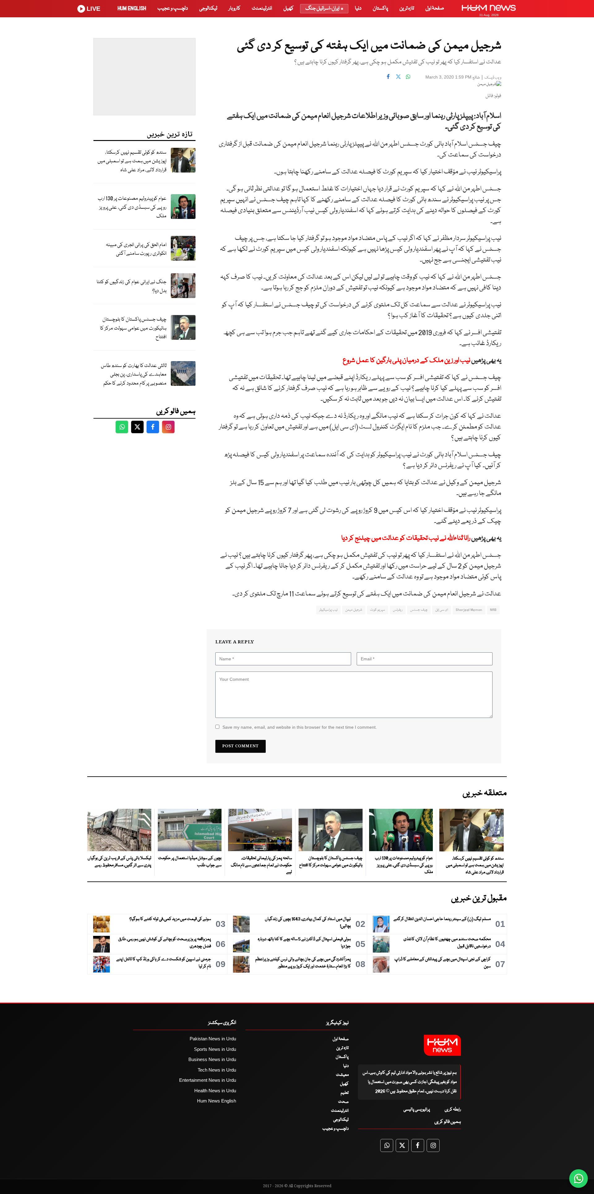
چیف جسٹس (418, 609)
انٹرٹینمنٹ (262, 8)
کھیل (288, 8)
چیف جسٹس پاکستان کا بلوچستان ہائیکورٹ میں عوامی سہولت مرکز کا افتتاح (133, 328)
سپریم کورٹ (377, 609)
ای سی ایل (441, 609)
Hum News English (216, 1100)
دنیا (358, 8)
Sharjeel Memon (469, 609)
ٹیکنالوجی (208, 8)
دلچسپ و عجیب (172, 8)
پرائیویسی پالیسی (416, 1109)
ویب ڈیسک (492, 78)
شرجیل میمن (353, 609)
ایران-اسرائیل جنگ (322, 8)
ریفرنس (397, 609)
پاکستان (380, 8)
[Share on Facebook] (388, 76)
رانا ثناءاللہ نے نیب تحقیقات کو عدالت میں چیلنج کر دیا (405, 538)
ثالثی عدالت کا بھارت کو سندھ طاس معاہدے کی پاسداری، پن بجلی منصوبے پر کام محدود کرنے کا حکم (133, 374)
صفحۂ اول (434, 8)
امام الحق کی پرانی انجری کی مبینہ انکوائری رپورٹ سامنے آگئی (136, 249)
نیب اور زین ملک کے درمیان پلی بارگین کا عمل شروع (406, 361)
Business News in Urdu (212, 1059)
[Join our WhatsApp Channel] (578, 1178)
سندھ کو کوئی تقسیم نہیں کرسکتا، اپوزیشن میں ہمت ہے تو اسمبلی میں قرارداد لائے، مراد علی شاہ (131, 161)
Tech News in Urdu (217, 1069)
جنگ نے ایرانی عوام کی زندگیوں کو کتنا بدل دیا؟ (131, 286)
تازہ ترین (406, 8)
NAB (493, 609)
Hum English (132, 8)
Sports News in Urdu (215, 1049)
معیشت (342, 1075)
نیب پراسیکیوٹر (328, 609)
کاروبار (234, 8)
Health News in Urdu (215, 1090)
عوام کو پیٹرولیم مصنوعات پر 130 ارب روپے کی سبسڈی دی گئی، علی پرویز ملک (132, 207)
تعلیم (345, 1093)
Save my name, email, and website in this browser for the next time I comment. (299, 727)
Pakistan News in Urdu (213, 1038)
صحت (343, 1101)
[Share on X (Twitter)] (398, 76)
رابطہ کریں (453, 1109)
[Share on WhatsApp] (408, 76)
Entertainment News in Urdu (207, 1080)
